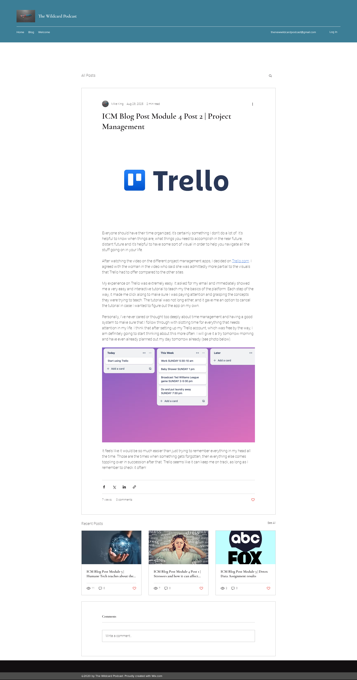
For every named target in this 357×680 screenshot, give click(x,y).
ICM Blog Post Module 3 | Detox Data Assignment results (244, 573)
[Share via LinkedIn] (124, 487)
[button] (270, 75)
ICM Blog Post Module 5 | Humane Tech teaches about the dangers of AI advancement (110, 573)
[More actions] (252, 103)
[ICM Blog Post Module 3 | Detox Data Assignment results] (245, 547)
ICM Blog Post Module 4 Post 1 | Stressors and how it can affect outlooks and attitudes (177, 573)
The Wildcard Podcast (57, 16)
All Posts (88, 75)
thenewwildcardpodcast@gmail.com (293, 32)
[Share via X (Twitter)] (114, 487)
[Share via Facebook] (104, 487)
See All (272, 522)
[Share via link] (134, 487)
